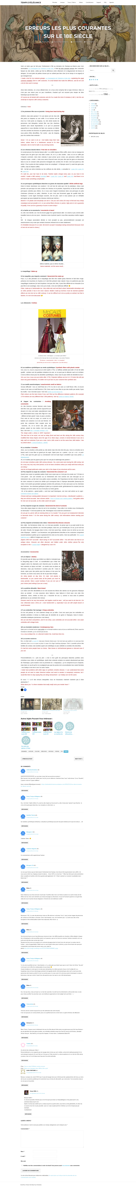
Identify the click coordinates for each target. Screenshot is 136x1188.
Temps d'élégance (31, 2)
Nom (22, 1152)
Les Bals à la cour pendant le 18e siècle (51, 710)
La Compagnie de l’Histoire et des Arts (41, 68)
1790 (104, 91)
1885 (93, 89)
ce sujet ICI (35, 641)
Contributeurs (89, 2)
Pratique (51, 751)
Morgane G (29, 832)
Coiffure (30, 751)
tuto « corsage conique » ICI (39, 430)
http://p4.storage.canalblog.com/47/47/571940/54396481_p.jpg (41, 948)
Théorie (57, 751)
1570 (101, 91)
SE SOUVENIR (94, 124)
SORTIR (93, 126)
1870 (96, 91)
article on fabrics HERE (66, 396)
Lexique (62, 2)
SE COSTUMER (77, 42)
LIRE (92, 110)
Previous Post (27, 759)
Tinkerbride (29, 1004)
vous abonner (66, 1166)
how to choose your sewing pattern (61, 498)
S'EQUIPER (93, 118)
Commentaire (25, 1129)
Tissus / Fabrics (72, 2)
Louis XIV (74, 169)
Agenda (111, 2)
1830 (98, 89)
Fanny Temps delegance (61, 42)
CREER (92, 104)
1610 (98, 91)
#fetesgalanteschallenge (93, 94)
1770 (93, 91)
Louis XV (81, 169)
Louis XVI (25, 171)
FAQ (105, 2)
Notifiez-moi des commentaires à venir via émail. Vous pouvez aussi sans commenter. (51, 1166)
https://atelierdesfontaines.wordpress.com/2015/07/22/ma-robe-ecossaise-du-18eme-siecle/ (51, 785)
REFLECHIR (94, 114)
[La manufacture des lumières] (73, 704)
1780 (106, 94)
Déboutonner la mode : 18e (27, 710)
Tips (62, 751)
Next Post (78, 759)
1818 (99, 91)
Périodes (54, 2)
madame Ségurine (31, 849)
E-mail (23, 1156)
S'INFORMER (94, 120)
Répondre (24, 790)
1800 (90, 91)
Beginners (24, 751)
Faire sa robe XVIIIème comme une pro (34, 1066)
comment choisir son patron (29, 493)
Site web (23, 1161)
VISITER (93, 128)
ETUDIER (93, 106)
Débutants (44, 751)
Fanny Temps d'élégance (33, 797)
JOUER (92, 108)
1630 (89, 89)
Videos (81, 2)
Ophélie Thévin (30, 815)
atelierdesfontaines (31, 770)
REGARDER (94, 116)
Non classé (94, 112)
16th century (110, 89)
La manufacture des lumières (70, 710)
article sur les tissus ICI (55, 392)
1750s (106, 91)
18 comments (90, 42)
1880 (96, 89)
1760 (109, 95)
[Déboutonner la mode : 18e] (31, 704)
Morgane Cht (30, 865)
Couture (37, 751)
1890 (102, 95)
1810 (99, 95)
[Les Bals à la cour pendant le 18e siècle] (52, 704)
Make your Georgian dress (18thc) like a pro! (36, 1068)
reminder (44, 176)
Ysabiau (28, 1044)
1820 (91, 89)
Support (99, 2)
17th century (103, 89)
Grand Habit (36, 544)
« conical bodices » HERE (39, 442)
